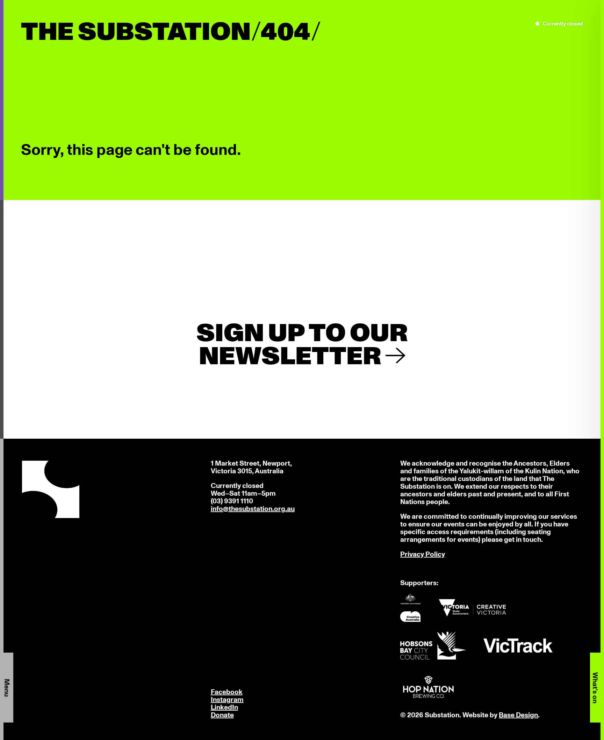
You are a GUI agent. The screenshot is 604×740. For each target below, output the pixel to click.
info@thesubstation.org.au (253, 508)
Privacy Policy (422, 554)
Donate (222, 715)
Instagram (227, 699)
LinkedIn (224, 707)
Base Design (518, 715)
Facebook (227, 692)
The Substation (136, 32)
